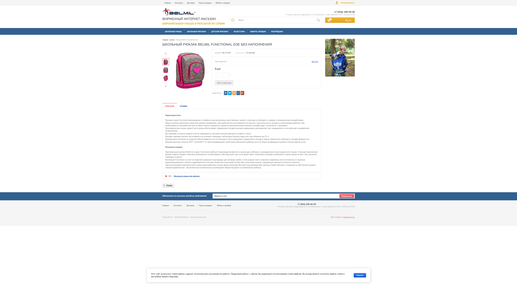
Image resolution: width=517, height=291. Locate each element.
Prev (166, 54)
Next (166, 86)
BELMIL (315, 61)
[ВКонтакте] (226, 93)
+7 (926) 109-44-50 (344, 11)
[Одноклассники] (234, 93)
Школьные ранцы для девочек (187, 176)
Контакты (179, 3)
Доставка (191, 3)
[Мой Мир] (238, 93)
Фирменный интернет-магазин (189, 19)
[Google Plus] (242, 93)
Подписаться (346, 196)
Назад (169, 185)
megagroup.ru (349, 217)
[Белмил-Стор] (192, 12)
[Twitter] (230, 93)
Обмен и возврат (223, 3)
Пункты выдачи (205, 3)
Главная (167, 3)
